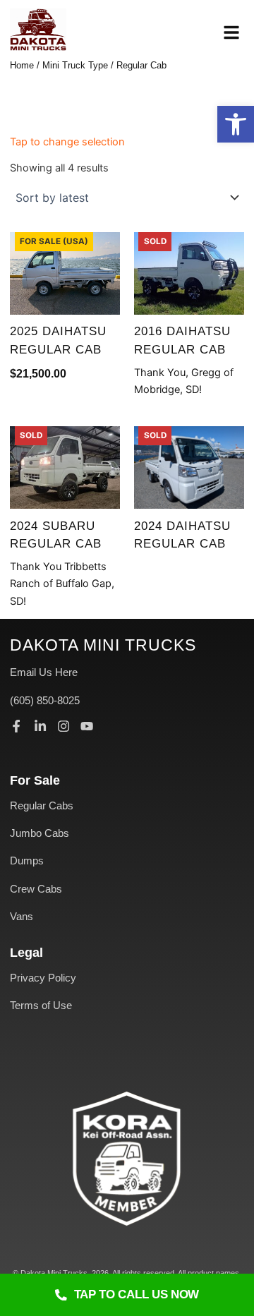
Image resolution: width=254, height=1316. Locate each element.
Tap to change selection (67, 141)
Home (22, 65)
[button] (235, 124)
